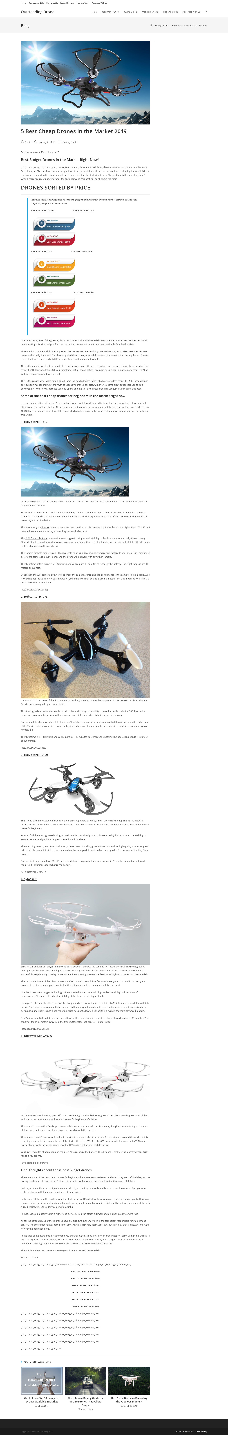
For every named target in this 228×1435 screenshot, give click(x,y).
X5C (27, 981)
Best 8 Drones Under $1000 (85, 1271)
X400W (122, 1115)
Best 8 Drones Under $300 (86, 1285)
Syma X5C (26, 966)
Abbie (28, 142)
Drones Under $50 (85, 292)
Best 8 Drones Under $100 (85, 1299)
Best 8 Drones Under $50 (85, 1306)
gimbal (70, 1206)
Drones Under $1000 (44, 210)
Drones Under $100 (42, 292)
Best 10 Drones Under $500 (85, 1278)
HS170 (130, 820)
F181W (45, 527)
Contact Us (188, 1431)
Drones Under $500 (84, 210)
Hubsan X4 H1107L (30, 700)
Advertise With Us (99, 3)
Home (23, 3)
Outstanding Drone (37, 11)
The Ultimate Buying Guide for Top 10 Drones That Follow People (85, 1401)
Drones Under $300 (43, 251)
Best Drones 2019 (36, 3)
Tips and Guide (83, 3)
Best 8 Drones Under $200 (85, 1292)
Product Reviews (67, 3)
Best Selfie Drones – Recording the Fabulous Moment (129, 1399)
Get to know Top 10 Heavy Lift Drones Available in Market (41, 1399)
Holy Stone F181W (79, 512)
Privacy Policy (201, 1431)
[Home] (151, 25)
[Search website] (206, 11)
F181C (29, 516)
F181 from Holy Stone (36, 538)
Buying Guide (52, 3)
